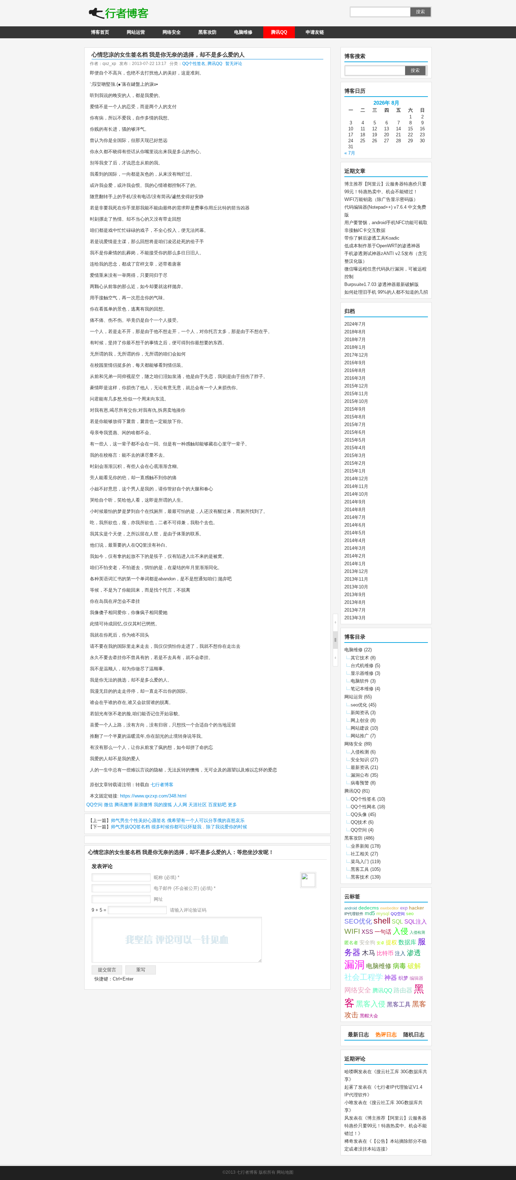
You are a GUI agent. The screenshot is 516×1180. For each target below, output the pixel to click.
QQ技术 (359, 822)
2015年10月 (356, 401)
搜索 (420, 11)
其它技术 (360, 657)
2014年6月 (355, 525)
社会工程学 (363, 977)
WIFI (352, 931)
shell (381, 921)
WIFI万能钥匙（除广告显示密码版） (381, 199)
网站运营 (136, 32)
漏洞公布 (360, 775)
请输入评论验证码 (187, 910)
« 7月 (349, 153)
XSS (367, 931)
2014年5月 (355, 532)
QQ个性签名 (193, 63)
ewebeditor (389, 908)
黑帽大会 (369, 1015)
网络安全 (172, 32)
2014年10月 (356, 494)
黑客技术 (360, 877)
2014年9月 (355, 501)
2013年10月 (356, 586)
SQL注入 (415, 921)
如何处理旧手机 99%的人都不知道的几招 (386, 292)
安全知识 (360, 759)
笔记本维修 (362, 688)
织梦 (403, 978)
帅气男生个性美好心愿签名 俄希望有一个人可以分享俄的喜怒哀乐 (178, 820)
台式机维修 (362, 665)
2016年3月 (355, 378)
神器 (390, 977)
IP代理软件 (353, 914)
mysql (382, 913)
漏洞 (354, 964)
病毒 (399, 966)
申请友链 (315, 32)
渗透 (414, 953)
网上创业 (360, 720)
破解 (414, 966)
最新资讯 (360, 767)
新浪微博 (143, 804)
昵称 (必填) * (166, 877)
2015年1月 (355, 471)
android (350, 908)
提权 (391, 942)
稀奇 (348, 1141)
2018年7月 (355, 339)
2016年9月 (355, 362)
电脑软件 (360, 681)
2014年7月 (355, 517)
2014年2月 (355, 556)
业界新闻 (360, 846)
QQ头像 (359, 814)
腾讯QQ (279, 32)
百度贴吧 (217, 804)
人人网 (180, 804)
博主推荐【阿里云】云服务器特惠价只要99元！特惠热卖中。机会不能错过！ (385, 1125)
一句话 (383, 932)
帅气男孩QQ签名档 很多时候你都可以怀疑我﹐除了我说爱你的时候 (179, 826)
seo (410, 913)
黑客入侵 (370, 1004)
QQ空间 (94, 804)
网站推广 (360, 735)
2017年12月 (356, 355)
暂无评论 (233, 63)
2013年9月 (355, 594)
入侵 (400, 931)
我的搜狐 (163, 804)
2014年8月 (355, 509)
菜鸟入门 (360, 861)
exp (404, 908)
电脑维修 (243, 32)
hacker (416, 908)
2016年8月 (355, 370)
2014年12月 (356, 478)
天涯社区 (197, 804)
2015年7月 (355, 424)
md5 (370, 913)
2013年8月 (355, 602)
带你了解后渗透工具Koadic (371, 238)
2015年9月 (355, 409)
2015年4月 (355, 447)
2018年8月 (355, 331)
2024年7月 (355, 324)
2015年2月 (355, 463)
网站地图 (285, 1172)
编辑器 (416, 978)
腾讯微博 (123, 804)
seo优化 (359, 705)
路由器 (402, 990)
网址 (158, 899)
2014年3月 (355, 548)
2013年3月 (355, 617)
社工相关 (360, 853)
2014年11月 (356, 486)
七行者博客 (161, 784)
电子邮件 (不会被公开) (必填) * (185, 888)
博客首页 (100, 32)
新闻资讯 (360, 712)
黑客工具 (360, 869)
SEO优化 (358, 921)
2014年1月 (355, 563)
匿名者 (351, 942)
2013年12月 (356, 571)
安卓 (380, 943)
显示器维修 (362, 673)
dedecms (368, 908)
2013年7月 (355, 610)
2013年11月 (356, 579)
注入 (400, 953)
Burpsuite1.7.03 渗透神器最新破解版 (381, 284)
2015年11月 (356, 393)
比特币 (385, 953)
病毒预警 (360, 782)
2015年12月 (356, 386)
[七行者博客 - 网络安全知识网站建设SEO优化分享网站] (118, 14)
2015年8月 (355, 416)
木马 (368, 953)
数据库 (407, 942)
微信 (108, 804)
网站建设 (360, 728)
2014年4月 (355, 540)
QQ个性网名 (363, 806)
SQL (397, 922)
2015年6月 (355, 432)
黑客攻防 (207, 32)
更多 (232, 804)
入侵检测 (360, 752)
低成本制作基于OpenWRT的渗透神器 (382, 245)
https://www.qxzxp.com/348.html (153, 795)
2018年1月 (355, 347)
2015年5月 (355, 440)
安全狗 (367, 942)
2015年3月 (355, 455)
